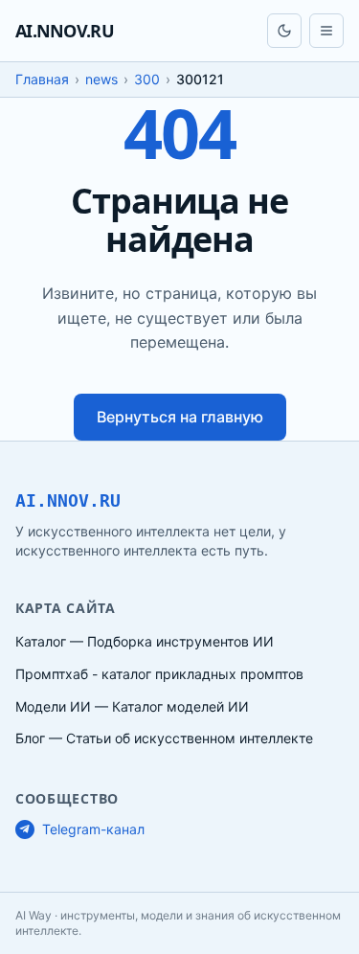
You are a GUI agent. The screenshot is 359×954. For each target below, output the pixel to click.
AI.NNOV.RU (64, 30)
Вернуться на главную (180, 416)
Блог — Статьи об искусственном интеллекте (164, 738)
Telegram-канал (93, 829)
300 (147, 79)
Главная (42, 79)
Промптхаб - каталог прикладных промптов (159, 674)
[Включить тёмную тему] (284, 30)
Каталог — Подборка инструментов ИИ (144, 641)
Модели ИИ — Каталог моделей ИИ (132, 706)
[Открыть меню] (326, 30)
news (101, 79)
